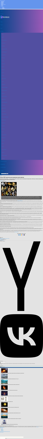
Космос (2, 2)
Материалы (3, 93)
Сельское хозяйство (4, 134)
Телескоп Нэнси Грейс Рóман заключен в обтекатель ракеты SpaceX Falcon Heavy (9, 424)
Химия (3, 146)
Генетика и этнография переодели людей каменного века (7, 401)
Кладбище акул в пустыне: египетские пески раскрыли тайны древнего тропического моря (10, 384)
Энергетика (3, 158)
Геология (3, 72)
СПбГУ (8, 238)
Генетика (3, 66)
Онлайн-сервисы (3, 167)
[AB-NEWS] (4, 18)
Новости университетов (5, 238)
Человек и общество (4, 149)
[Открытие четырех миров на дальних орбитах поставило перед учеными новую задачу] (4, 406)
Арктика (1, 238)
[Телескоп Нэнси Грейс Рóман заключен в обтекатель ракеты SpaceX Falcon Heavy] (4, 423)
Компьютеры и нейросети (5, 87)
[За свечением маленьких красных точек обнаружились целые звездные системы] (4, 389)
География (3, 69)
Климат (3, 81)
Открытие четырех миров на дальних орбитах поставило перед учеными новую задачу (10, 407)
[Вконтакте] (18, 234)
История (3, 75)
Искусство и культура (4, 155)
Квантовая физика (4, 78)
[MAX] (22, 234)
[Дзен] (24, 234)
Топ (1, 28)
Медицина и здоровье (4, 96)
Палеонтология (3, 4)
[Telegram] (20, 234)
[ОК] (21, 234)
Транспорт (3, 140)
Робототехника (3, 137)
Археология (2, 1)
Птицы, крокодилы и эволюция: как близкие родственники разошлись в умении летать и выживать (11, 418)
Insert (6, 438)
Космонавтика (3, 84)
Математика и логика (4, 90)
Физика (2, 5)
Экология (3, 152)
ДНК (2, 238)
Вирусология (3, 63)
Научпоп (2, 3)
